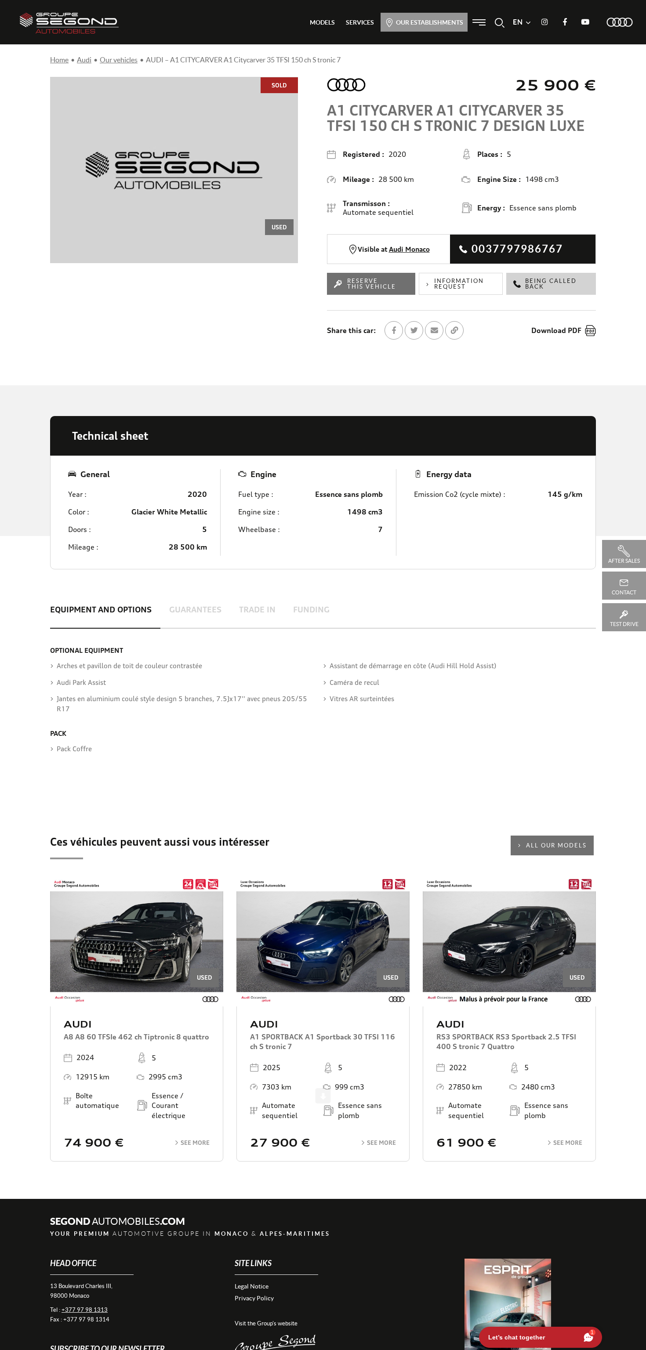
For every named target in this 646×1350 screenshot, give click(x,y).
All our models (556, 845)
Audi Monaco (409, 249)
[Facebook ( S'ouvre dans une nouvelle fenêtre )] (564, 22)
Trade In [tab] (257, 609)
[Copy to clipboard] (454, 330)
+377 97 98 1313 (85, 1310)
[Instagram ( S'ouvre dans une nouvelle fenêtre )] (544, 22)
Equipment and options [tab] (101, 609)
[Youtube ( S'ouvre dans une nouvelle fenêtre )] (585, 22)
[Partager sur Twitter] (414, 330)
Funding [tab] (311, 609)
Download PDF (556, 330)
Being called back (551, 284)
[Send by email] (434, 330)
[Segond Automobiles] (69, 22)
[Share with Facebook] (394, 330)
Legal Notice (252, 1286)
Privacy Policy (254, 1298)
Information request (459, 284)
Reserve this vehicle (371, 284)
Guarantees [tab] (195, 609)
